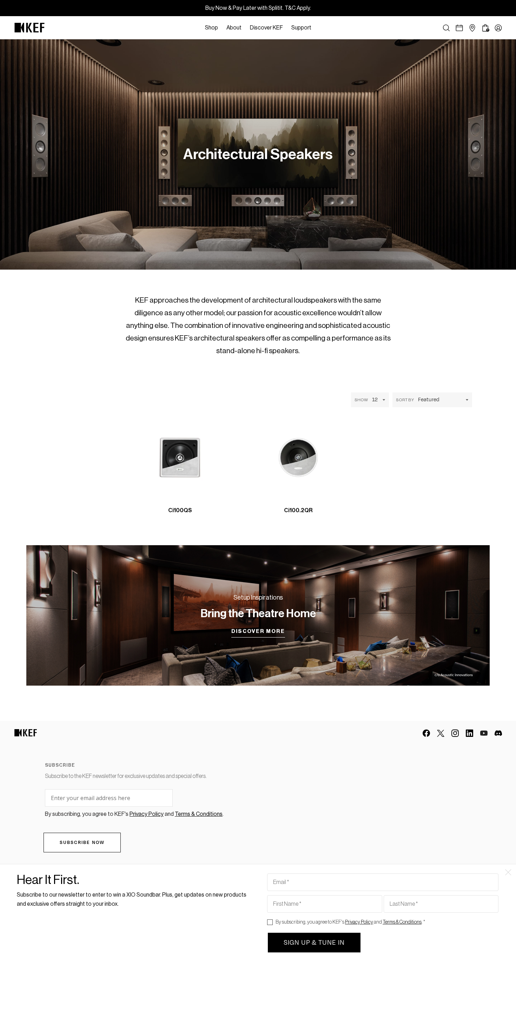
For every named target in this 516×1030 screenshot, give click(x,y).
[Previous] (228, 504)
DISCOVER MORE (258, 631)
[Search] (446, 28)
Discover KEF (266, 28)
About (234, 28)
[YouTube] (484, 733)
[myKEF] (498, 28)
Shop (211, 28)
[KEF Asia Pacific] (29, 28)
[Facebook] (426, 733)
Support (301, 28)
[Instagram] (455, 733)
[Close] (319, 28)
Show (361, 400)
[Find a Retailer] (472, 28)
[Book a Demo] (459, 28)
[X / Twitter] (440, 733)
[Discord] (498, 733)
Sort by (405, 400)
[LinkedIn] (469, 733)
